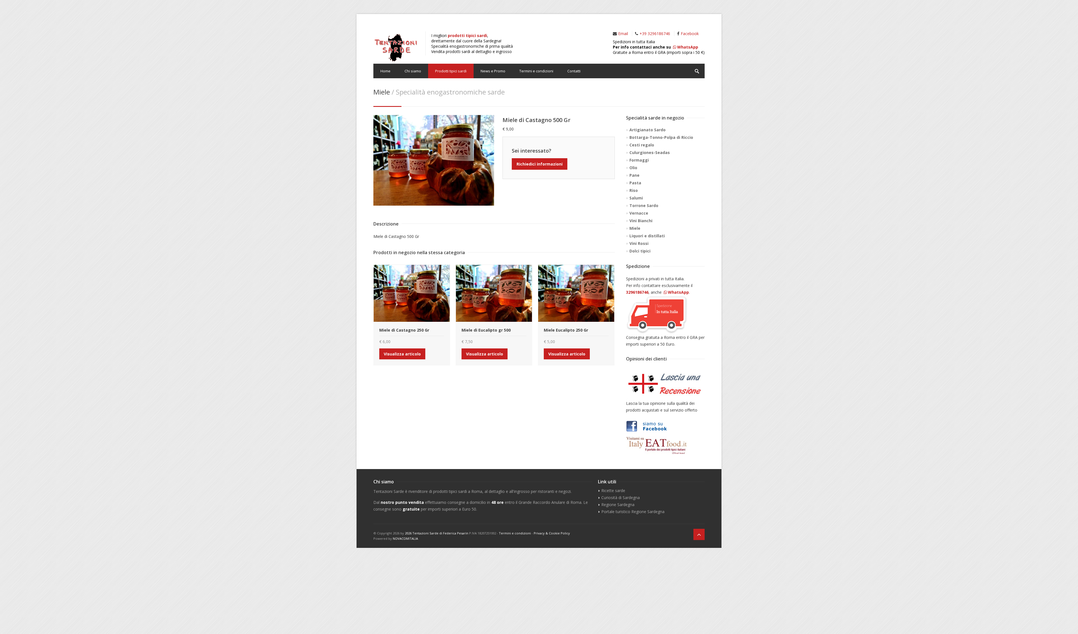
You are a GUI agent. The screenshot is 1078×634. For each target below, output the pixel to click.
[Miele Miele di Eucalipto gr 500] (494, 293)
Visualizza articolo (402, 354)
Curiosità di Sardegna (620, 497)
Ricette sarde (613, 490)
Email (623, 33)
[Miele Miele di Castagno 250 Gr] (411, 293)
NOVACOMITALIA (405, 538)
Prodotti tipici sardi (451, 70)
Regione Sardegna (617, 504)
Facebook (690, 33)
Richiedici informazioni (540, 164)
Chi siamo (413, 70)
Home (385, 70)
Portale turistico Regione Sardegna (632, 511)
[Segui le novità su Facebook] (665, 426)
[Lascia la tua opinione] (665, 384)
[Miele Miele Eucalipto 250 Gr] (576, 293)
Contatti (574, 70)
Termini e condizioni (536, 70)
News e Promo (493, 70)
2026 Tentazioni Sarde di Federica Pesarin (436, 533)
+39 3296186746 (655, 33)
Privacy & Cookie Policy (552, 533)
